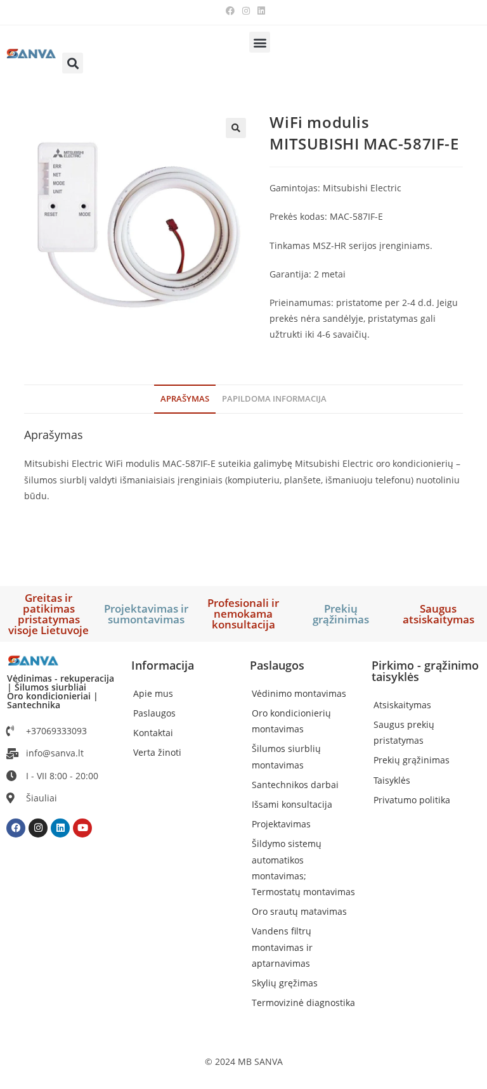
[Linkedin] (60, 827)
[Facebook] (15, 827)
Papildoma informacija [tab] (274, 398)
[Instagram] (38, 827)
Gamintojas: (294, 188)
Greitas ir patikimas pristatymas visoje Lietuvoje (48, 613)
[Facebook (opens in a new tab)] (230, 10)
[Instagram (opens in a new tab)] (246, 10)
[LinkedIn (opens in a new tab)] (259, 10)
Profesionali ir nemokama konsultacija (243, 613)
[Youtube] (82, 827)
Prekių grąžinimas (341, 614)
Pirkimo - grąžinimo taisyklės (425, 671)
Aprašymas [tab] (184, 398)
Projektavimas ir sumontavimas (146, 614)
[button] (259, 42)
